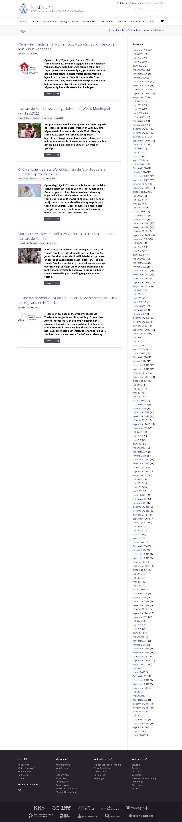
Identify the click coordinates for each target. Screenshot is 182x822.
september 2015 (141, 565)
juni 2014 (138, 624)
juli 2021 (137, 290)
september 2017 (141, 471)
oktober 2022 (140, 231)
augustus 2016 (141, 522)
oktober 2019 (140, 372)
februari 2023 (140, 215)
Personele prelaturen (67, 788)
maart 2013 (139, 672)
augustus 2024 (141, 144)
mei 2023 (138, 203)
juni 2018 (138, 435)
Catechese (137, 774)
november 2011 (141, 707)
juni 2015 (138, 577)
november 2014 (141, 605)
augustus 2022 (141, 239)
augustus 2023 (141, 191)
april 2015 (138, 585)
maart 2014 (139, 636)
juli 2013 (137, 668)
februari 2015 (140, 593)
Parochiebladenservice (35, 179)
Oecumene (137, 784)
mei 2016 (138, 534)
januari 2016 (140, 550)
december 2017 (141, 459)
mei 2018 (138, 439)
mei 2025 (138, 109)
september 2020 (141, 329)
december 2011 (141, 703)
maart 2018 (139, 447)
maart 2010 (139, 735)
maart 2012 (139, 695)
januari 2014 (140, 644)
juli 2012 (137, 691)
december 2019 (141, 365)
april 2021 (138, 302)
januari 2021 (140, 313)
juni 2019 (138, 388)
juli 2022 (137, 243)
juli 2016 (137, 526)
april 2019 (138, 396)
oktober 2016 (140, 514)
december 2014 (141, 601)
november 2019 (141, 369)
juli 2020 (137, 337)
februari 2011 (140, 719)
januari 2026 (140, 77)
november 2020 (141, 321)
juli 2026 (137, 54)
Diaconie (136, 771)
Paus (58, 771)
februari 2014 (140, 640)
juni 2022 (138, 246)
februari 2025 (140, 120)
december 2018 (141, 412)
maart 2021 (139, 306)
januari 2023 (140, 219)
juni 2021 (138, 294)
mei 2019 (138, 392)
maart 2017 (139, 495)
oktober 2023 (140, 183)
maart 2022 (139, 258)
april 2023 (138, 207)
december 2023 (141, 176)
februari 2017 (140, 498)
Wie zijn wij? (49, 21)
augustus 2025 (141, 97)
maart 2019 (139, 400)
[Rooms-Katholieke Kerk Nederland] (51, 8)
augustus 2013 (141, 664)
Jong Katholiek (138, 21)
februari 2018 (140, 451)
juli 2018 (137, 432)
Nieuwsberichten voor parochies (39, 118)
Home (23, 21)
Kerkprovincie (63, 764)
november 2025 (141, 85)
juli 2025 (137, 101)
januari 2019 (140, 408)
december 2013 (141, 648)
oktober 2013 (140, 656)
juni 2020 (138, 341)
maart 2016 (139, 542)
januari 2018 (140, 455)
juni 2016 (138, 530)
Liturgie (136, 764)
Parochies (61, 778)
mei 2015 (138, 581)
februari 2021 (140, 309)
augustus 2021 (141, 286)
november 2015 (141, 558)
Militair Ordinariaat (66, 791)
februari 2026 (140, 73)
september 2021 (141, 282)
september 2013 (141, 660)
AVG (152, 21)
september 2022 (141, 235)
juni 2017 (138, 483)
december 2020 (141, 317)
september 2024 (141, 140)
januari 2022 (140, 266)
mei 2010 (138, 731)
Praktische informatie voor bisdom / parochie (140, 3)
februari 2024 (140, 168)
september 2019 (141, 376)
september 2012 (141, 687)
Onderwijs (137, 781)
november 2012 (141, 684)
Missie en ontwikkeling (144, 778)
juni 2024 (138, 152)
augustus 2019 (141, 380)
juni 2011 (138, 715)
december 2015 (141, 554)
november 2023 (141, 180)
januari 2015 (140, 597)
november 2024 (141, 132)
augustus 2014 (141, 617)
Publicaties (108, 21)
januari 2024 (140, 172)
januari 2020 (140, 361)
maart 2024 (139, 164)
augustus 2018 (141, 428)
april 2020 (138, 349)
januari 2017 (140, 502)
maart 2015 (139, 589)
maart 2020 (139, 353)
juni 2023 (138, 199)
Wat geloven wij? (69, 21)
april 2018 (138, 443)
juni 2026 (138, 57)
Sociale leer (100, 774)
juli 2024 (137, 148)
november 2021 (141, 274)
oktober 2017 (140, 467)
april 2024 (138, 160)
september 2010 (141, 727)
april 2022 (138, 254)
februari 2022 (140, 262)
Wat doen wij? (90, 21)
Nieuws (35, 21)
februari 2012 (140, 699)
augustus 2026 (141, 50)
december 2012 (141, 680)
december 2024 (141, 128)
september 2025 (141, 93)
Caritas (135, 768)
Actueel (22, 53)
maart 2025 (139, 117)
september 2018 (141, 424)
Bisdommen (62, 774)
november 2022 (141, 227)
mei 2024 (138, 156)
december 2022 (141, 223)
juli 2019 (137, 384)
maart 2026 (139, 69)
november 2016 (141, 510)
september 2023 (141, 187)
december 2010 (141, 723)
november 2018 (141, 416)
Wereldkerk (62, 768)
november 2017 (141, 463)
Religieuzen (62, 781)
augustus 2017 (141, 475)
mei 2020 (138, 345)
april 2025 (138, 113)
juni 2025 (138, 105)
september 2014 (141, 613)
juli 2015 (137, 573)
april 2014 (138, 632)
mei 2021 (138, 298)
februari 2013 (140, 676)
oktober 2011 (140, 711)
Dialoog (136, 788)
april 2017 (138, 491)
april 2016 (138, 538)
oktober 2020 (140, 325)
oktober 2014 (140, 609)
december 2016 (141, 506)
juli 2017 (137, 479)
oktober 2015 (140, 561)
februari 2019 (140, 404)
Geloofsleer (100, 771)
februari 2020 (140, 357)
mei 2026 (138, 61)
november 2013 (141, 652)
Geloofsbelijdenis (103, 768)
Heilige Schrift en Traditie (107, 764)
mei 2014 (138, 628)
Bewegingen (62, 784)
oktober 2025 (140, 89)
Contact (122, 21)
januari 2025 (140, 124)
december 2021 (141, 270)
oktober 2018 (140, 420)
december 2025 (141, 81)
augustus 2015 (141, 569)
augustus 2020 (141, 333)
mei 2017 (138, 487)
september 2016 (141, 518)
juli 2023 (137, 195)
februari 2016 (140, 546)
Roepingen (99, 778)
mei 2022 (138, 250)
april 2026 (138, 65)
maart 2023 (139, 211)
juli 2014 (137, 621)
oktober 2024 (140, 136)
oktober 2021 (140, 278)
